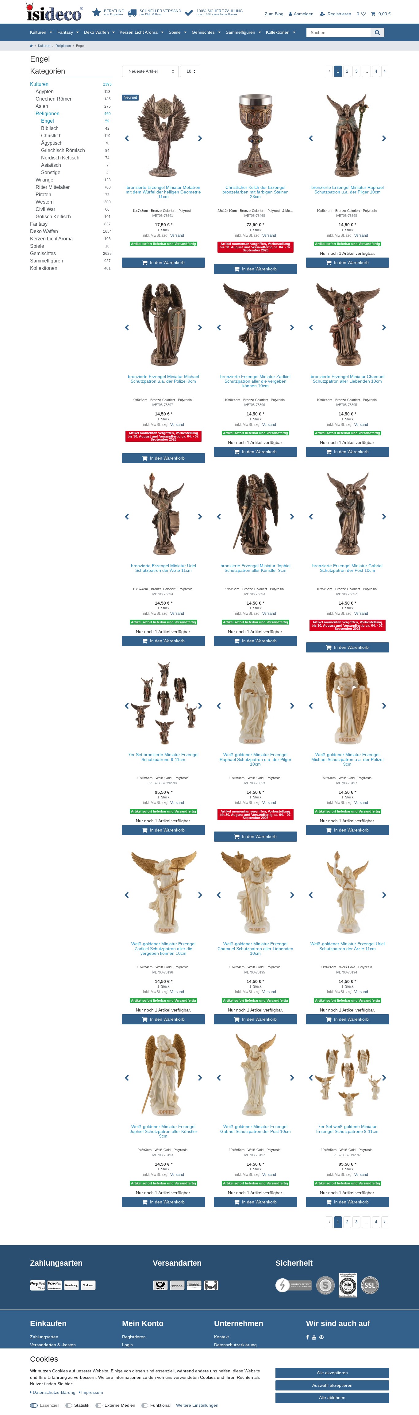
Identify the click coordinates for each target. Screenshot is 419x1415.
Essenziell (49, 1405)
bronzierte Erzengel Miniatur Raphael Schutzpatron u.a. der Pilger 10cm (347, 189)
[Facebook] (307, 1337)
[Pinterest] (321, 1337)
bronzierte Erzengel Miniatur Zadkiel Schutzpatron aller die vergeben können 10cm (255, 381)
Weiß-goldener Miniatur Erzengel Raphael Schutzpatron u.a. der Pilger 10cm (255, 759)
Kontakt (221, 1336)
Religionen (63, 46)
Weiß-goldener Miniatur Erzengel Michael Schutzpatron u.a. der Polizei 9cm (347, 759)
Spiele (175, 32)
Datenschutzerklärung (235, 1344)
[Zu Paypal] (37, 1285)
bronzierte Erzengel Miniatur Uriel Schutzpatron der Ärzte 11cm (163, 568)
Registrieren (134, 1336)
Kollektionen (278, 32)
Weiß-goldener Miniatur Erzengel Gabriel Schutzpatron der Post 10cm (255, 1129)
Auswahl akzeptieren (332, 1385)
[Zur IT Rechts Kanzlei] (293, 1285)
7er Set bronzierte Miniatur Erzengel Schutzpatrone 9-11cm (163, 757)
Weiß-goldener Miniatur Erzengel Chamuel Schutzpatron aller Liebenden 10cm (255, 949)
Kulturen (39, 32)
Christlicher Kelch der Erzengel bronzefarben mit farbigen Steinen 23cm (255, 192)
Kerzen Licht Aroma (139, 32)
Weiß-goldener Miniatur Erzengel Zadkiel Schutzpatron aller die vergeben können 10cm (163, 949)
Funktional (160, 1405)
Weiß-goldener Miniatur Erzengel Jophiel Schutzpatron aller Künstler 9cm (163, 1131)
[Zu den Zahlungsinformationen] (71, 1285)
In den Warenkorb (167, 262)
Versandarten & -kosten (53, 1344)
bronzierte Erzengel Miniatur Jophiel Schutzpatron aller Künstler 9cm (255, 568)
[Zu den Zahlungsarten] (88, 1285)
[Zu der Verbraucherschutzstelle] (348, 1285)
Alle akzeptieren (332, 1372)
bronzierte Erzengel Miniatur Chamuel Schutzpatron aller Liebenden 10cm (347, 379)
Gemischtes (204, 32)
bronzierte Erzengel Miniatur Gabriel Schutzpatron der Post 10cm (347, 568)
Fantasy (65, 32)
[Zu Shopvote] (325, 1285)
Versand (177, 235)
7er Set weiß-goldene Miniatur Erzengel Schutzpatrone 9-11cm (347, 1129)
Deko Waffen (97, 32)
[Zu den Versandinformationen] (160, 1285)
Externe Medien (120, 1405)
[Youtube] (314, 1337)
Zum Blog (274, 13)
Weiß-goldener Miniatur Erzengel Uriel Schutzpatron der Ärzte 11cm (347, 946)
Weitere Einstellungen (197, 1405)
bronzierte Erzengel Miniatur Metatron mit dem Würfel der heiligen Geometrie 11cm (163, 192)
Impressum (92, 1392)
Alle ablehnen (332, 1397)
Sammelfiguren (241, 32)
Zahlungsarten (44, 1336)
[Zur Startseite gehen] (31, 46)
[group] (163, 135)
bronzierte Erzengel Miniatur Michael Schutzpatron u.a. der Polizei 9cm (163, 379)
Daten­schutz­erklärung (55, 1392)
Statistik (81, 1405)
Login (127, 1344)
